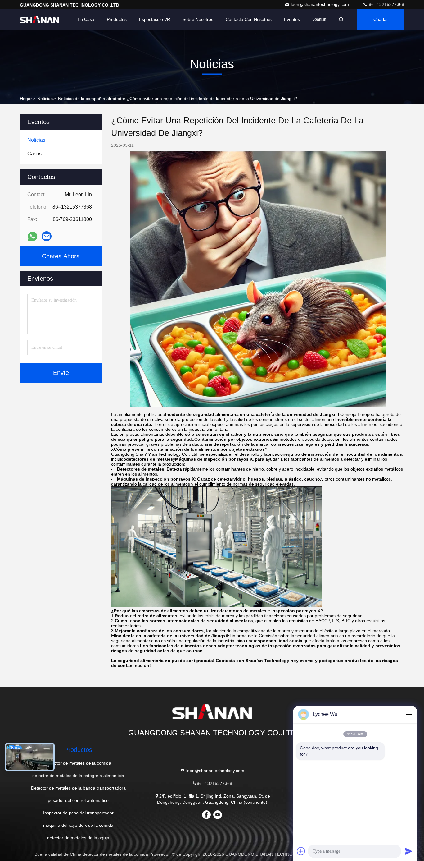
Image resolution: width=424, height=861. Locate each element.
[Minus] (408, 714)
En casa (86, 19)
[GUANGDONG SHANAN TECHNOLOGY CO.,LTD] (39, 19)
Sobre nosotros (198, 19)
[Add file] (301, 851)
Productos (117, 19)
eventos (292, 19)
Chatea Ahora (61, 256)
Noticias (45, 98)
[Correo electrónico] (47, 236)
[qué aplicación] (32, 236)
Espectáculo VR (154, 19)
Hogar (26, 98)
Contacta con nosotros (249, 19)
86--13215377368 (386, 4)
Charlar (380, 19)
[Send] (408, 851)
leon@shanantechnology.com (320, 4)
